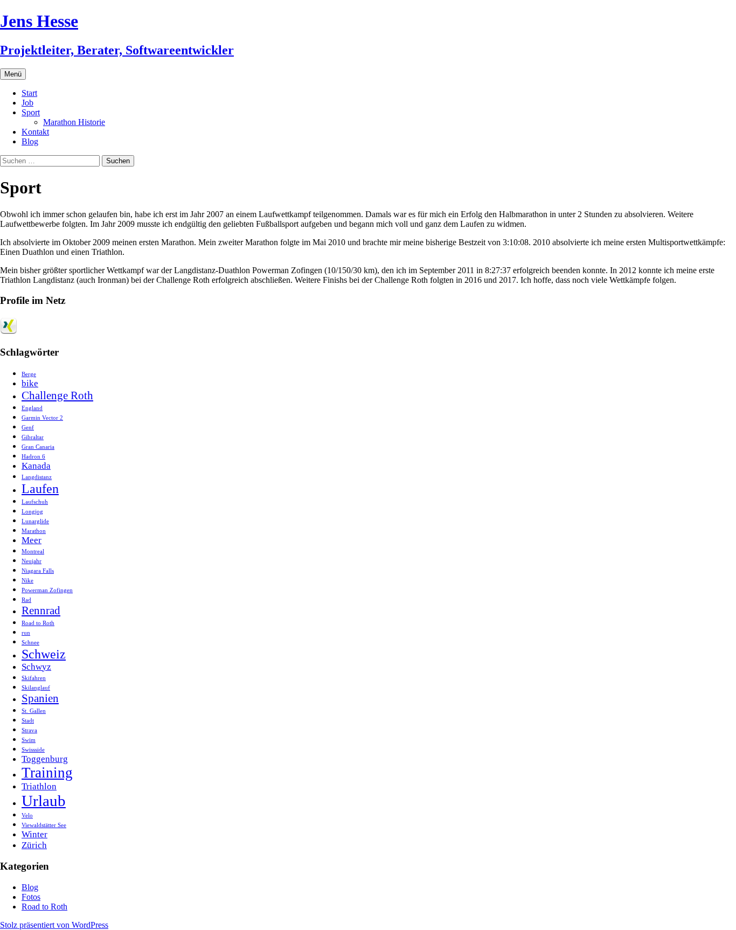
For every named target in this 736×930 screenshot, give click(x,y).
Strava (29, 730)
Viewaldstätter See (44, 825)
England (32, 408)
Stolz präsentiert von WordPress (54, 924)
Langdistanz (37, 477)
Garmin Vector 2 (42, 418)
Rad (26, 600)
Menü (13, 74)
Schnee (30, 643)
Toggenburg (45, 759)
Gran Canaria (38, 447)
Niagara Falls (38, 571)
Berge (29, 374)
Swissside (33, 750)
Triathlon (39, 786)
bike (30, 383)
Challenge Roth (57, 395)
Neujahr (31, 561)
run (26, 633)
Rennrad (41, 610)
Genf (28, 428)
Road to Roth (38, 623)
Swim (29, 740)
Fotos (31, 896)
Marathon (34, 531)
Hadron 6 (33, 457)
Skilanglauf (36, 688)
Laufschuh (35, 502)
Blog (30, 141)
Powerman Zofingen (47, 590)
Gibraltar (33, 437)
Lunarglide (35, 521)
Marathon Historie (74, 122)
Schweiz (44, 654)
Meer (31, 540)
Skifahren (34, 678)
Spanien (40, 698)
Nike (27, 581)
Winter (34, 834)
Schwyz (36, 667)
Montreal (33, 551)
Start (29, 93)
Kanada (36, 466)
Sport (31, 112)
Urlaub (44, 800)
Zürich (34, 845)
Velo (27, 815)
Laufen (40, 488)
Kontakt (35, 131)
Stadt (28, 721)
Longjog (32, 512)
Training (47, 773)
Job (27, 102)
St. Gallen (34, 711)
